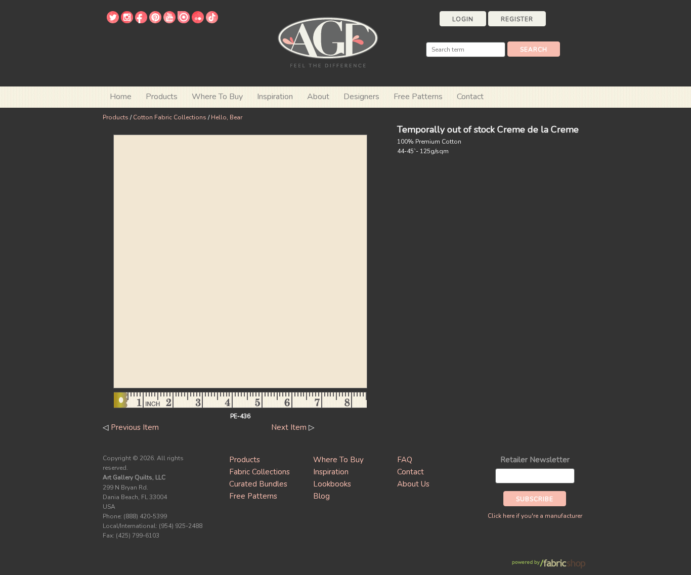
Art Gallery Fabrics (327, 41)
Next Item (289, 427)
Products (115, 117)
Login (462, 19)
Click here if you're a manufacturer (535, 516)
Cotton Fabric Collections (169, 117)
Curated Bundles (258, 484)
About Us (413, 484)
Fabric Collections (259, 472)
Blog (321, 496)
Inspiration (275, 96)
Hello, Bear (226, 117)
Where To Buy (338, 460)
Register (517, 19)
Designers (361, 96)
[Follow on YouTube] (169, 21)
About (318, 96)
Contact (470, 96)
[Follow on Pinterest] (155, 21)
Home (121, 96)
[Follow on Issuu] (184, 21)
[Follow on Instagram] (127, 21)
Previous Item (135, 427)
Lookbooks (332, 484)
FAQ (404, 460)
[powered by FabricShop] (548, 564)
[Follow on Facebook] (141, 21)
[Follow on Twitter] (113, 21)
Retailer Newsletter (535, 460)
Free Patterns (418, 96)
